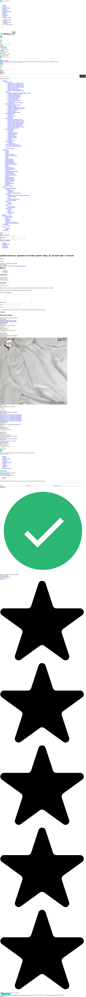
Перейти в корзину (4, 575)
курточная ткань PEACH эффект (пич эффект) (18, 195)
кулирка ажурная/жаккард (14, 95)
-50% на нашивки (9, 167)
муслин (9, 203)
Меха (4, 226)
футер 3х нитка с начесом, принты (16, 121)
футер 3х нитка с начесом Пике (15, 124)
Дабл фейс (10, 117)
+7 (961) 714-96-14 (7, 19)
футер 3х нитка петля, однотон (15, 119)
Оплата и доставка (7, 11)
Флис (6, 147)
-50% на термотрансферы (11, 164)
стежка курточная (12, 200)
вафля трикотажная (12, 137)
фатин (9, 211)
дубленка (7, 227)
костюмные (8, 189)
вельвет (10, 213)
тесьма (6, 156)
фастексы (7, 184)
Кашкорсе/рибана (9, 103)
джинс (6, 205)
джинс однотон (11, 207)
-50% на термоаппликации (11, 171)
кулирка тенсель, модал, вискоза (15, 102)
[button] (8, 249)
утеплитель (8, 225)
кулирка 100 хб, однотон (13, 97)
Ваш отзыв (3, 302)
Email (1, 307)
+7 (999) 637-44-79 (7, 22)
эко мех (7, 229)
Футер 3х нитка (9, 118)
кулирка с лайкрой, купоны (14, 100)
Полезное (5, 245)
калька (6, 218)
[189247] (4, 431)
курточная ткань (12, 196)
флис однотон (11, 148)
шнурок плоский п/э (10, 173)
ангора (9, 138)
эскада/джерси (11, 143)
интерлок (10, 114)
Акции (4, 13)
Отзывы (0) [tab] (5, 271)
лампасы (7, 166)
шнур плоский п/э (9, 178)
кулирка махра (11, 101)
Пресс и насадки (9, 185)
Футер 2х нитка (9, 82)
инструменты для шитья (10, 221)
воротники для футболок (11, 155)
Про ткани (5, 246)
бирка (6, 165)
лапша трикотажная (12, 132)
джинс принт (11, 206)
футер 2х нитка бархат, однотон (15, 84)
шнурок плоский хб (9, 180)
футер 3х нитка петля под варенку (16, 123)
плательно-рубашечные (10, 188)
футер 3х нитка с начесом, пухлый (16, 126)
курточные (7, 194)
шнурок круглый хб (9, 161)
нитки (6, 153)
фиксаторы (7, 182)
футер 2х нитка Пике (13, 88)
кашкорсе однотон (12, 106)
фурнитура (5, 149)
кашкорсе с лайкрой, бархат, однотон (16, 107)
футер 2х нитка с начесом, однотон (16, 90)
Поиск (2, 45)
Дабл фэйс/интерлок (10, 113)
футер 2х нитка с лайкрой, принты (16, 83)
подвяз (6, 158)
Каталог (4, 9)
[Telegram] (3, 268)
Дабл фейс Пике (12, 115)
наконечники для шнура (10, 174)
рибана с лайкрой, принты (14, 112)
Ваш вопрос (57, 485)
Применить (8, 240)
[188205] (4, 332)
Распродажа (5, 15)
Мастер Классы (6, 244)
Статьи (4, 6)
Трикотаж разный (9, 129)
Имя (1, 304)
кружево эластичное (10, 154)
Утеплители (5, 224)
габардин (10, 191)
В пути (4, 16)
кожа (9, 197)
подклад (10, 209)
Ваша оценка (3, 292)
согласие (16, 995)
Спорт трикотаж (9, 141)
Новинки (5, 12)
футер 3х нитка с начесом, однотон (16, 120)
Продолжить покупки (5, 577)
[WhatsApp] (5, 268)
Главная (4, 5)
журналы (7, 220)
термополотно (11, 139)
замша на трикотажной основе (12, 144)
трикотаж (10, 131)
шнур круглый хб (9, 159)
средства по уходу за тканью (11, 223)
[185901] (4, 447)
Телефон (28, 485)
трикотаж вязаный (12, 136)
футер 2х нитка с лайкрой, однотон (16, 85)
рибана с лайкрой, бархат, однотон (16, 108)
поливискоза (11, 190)
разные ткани (8, 208)
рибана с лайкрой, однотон (14, 105)
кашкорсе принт (11, 111)
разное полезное (9, 217)
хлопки (7, 201)
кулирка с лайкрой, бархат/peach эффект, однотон (19, 92)
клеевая (7, 176)
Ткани (4, 186)
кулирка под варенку (13, 98)
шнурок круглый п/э (10, 162)
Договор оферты (6, 7)
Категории (5, 10)
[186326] (4, 409)
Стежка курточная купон (14, 199)
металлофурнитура (9, 177)
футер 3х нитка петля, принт (14, 125)
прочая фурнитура (9, 183)
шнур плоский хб (9, 172)
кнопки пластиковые (10, 168)
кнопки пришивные (10, 179)
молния (7, 152)
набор (4, 214)
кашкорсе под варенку (13, 109)
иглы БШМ (8, 219)
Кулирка (7, 91)
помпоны (7, 170)
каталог (3, 72)
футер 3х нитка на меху (13, 127)
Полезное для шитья (7, 215)
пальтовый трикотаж (13, 133)
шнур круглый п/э (9, 160)
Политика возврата (7, 17)
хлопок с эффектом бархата (14, 193)
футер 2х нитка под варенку (14, 89)
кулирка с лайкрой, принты (14, 96)
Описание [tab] (5, 270)
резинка (7, 150)
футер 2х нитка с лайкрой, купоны (16, 86)
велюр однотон (11, 135)
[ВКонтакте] (0, 268)
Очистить (2, 240)
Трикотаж (5, 80)
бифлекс (10, 142)
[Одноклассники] (2, 268)
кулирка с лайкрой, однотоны (15, 94)
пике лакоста (11, 130)
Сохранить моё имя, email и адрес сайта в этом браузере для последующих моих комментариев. (23, 309)
